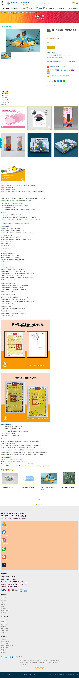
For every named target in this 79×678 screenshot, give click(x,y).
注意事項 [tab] (5, 100)
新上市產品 (14, 8)
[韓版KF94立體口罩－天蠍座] (69, 478)
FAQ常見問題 (4, 648)
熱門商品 (24, 8)
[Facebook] (55, 81)
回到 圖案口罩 (6, 26)
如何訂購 (3, 639)
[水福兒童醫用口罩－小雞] (10, 478)
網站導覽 (3, 613)
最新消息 (3, 600)
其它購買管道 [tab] (6, 102)
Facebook (5, 535)
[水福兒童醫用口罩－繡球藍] (30, 478)
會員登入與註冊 (5, 611)
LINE (3, 551)
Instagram (5, 543)
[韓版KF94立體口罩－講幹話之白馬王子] (49, 478)
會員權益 (3, 650)
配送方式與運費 (5, 643)
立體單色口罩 (60, 8)
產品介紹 (3, 604)
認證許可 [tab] (5, 97)
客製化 (2, 606)
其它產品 (14, 13)
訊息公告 (3, 602)
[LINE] (64, 81)
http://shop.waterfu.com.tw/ (15, 459)
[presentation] (38, 499)
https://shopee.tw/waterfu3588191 (17, 461)
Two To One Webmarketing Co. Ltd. (69, 674)
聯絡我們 (3, 608)
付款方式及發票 (5, 641)
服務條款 (3, 652)
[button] (77, 3)
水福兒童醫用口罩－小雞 (7, 487)
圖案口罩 (42, 8)
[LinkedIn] (61, 81)
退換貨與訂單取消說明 (7, 645)
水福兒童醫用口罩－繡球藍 (28, 487)
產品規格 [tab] (5, 93)
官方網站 (4, 527)
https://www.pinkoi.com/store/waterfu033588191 (20, 463)
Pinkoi (4, 568)
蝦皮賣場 (4, 559)
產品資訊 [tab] (5, 95)
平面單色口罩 (33, 8)
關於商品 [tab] (5, 91)
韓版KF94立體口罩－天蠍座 (67, 487)
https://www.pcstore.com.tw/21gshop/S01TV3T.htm (36, 466)
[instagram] (39, 668)
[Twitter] (58, 81)
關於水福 (3, 598)
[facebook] (36, 668)
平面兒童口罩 (50, 8)
